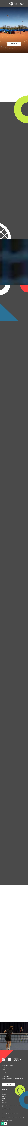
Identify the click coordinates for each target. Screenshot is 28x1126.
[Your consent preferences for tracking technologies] (5, 1123)
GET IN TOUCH (14, 44)
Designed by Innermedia (7, 1120)
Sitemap (3, 1117)
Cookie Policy (21, 1117)
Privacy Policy (14, 1117)
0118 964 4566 (5, 1076)
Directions (8, 1084)
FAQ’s (3, 1100)
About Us (4, 1096)
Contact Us (4, 1102)
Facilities (14, 1046)
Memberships (14, 279)
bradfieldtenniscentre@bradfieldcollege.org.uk (13, 1078)
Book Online (4, 1090)
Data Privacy (8, 1117)
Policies (3, 1098)
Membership (4, 1092)
